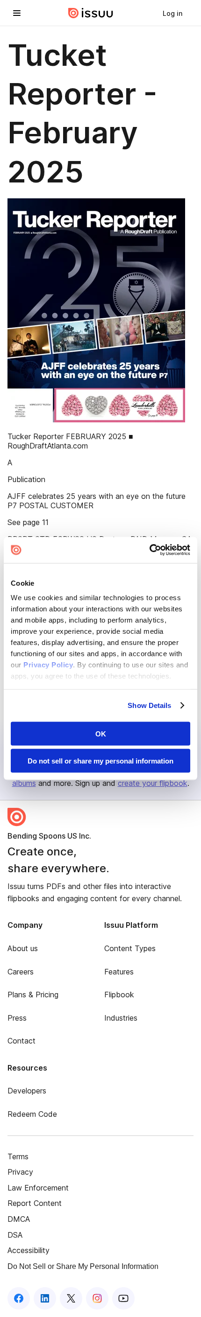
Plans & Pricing (32, 994)
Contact (21, 1040)
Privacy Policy (48, 665)
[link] (172, 13)
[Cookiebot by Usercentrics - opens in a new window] (149, 550)
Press (17, 1018)
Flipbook (119, 994)
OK (100, 733)
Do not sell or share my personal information (100, 761)
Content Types (130, 948)
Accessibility (28, 1250)
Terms (18, 1156)
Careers (20, 971)
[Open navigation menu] (16, 13)
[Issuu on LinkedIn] (45, 1298)
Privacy (20, 1172)
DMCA (18, 1219)
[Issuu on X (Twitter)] (71, 1298)
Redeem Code (32, 1114)
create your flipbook (152, 783)
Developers (26, 1090)
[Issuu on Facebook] (18, 1298)
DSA (14, 1235)
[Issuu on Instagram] (97, 1298)
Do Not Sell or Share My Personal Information (82, 1266)
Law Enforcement (38, 1187)
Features (119, 971)
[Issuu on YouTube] (123, 1298)
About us (22, 948)
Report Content (34, 1203)
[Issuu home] (91, 13)
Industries (120, 1018)
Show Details (149, 705)
